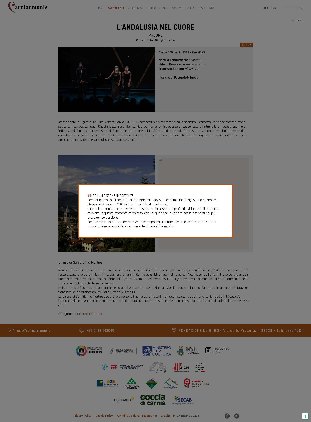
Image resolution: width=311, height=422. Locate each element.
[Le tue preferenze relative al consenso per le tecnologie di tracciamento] (305, 416)
